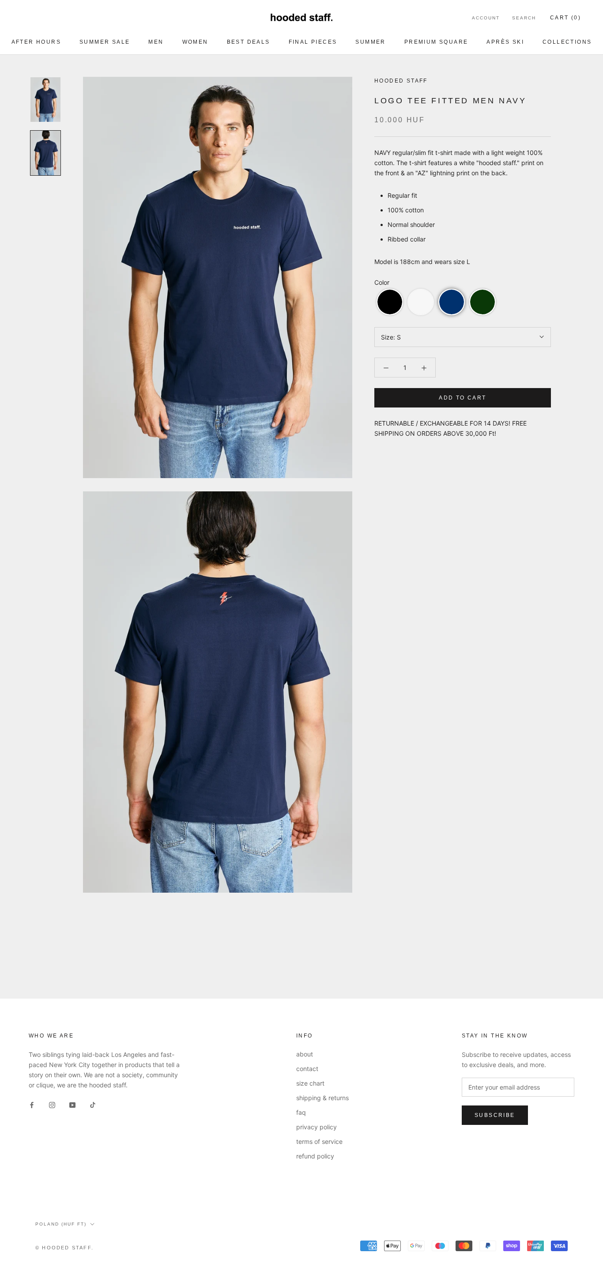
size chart (310, 1083)
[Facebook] (32, 1104)
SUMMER (370, 42)
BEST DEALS (248, 42)
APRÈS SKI (505, 42)
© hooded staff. (64, 1247)
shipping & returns (322, 1097)
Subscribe (495, 1115)
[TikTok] (93, 1104)
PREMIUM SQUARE (436, 42)
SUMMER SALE (104, 42)
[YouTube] (72, 1104)
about (304, 1054)
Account (486, 17)
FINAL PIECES (313, 42)
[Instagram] (52, 1104)
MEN (155, 42)
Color (381, 282)
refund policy (315, 1156)
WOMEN (195, 42)
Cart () (565, 18)
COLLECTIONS (567, 42)
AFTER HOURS (36, 42)
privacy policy (316, 1127)
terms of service (319, 1141)
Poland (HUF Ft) (61, 1224)
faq (301, 1112)
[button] (390, 302)
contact (307, 1068)
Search (524, 17)
